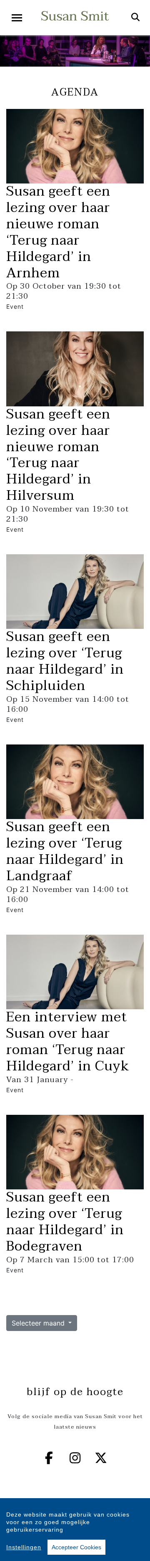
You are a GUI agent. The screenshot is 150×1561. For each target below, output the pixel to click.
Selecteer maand (39, 1323)
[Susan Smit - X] (101, 1457)
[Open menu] (17, 18)
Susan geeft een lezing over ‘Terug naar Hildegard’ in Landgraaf (65, 851)
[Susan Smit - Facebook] (49, 1457)
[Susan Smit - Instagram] (75, 1457)
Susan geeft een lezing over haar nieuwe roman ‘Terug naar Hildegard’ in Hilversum (58, 455)
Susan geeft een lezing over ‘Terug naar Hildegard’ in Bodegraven (65, 1222)
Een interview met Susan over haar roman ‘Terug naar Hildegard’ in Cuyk (67, 1041)
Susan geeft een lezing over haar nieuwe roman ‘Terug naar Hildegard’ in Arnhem (58, 232)
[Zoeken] (135, 17)
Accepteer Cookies (76, 1547)
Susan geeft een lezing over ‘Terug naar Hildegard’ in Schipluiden (65, 661)
